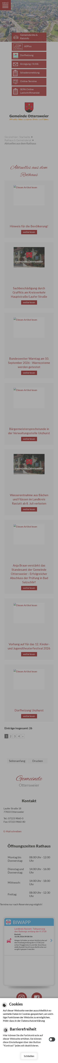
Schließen (29, 1055)
